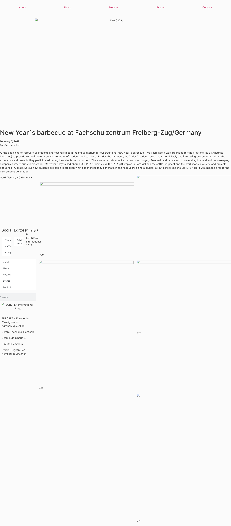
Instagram (8, 252)
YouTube (8, 246)
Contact (207, 7)
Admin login (20, 241)
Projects (113, 7)
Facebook (8, 240)
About (22, 7)
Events (161, 7)
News (67, 7)
